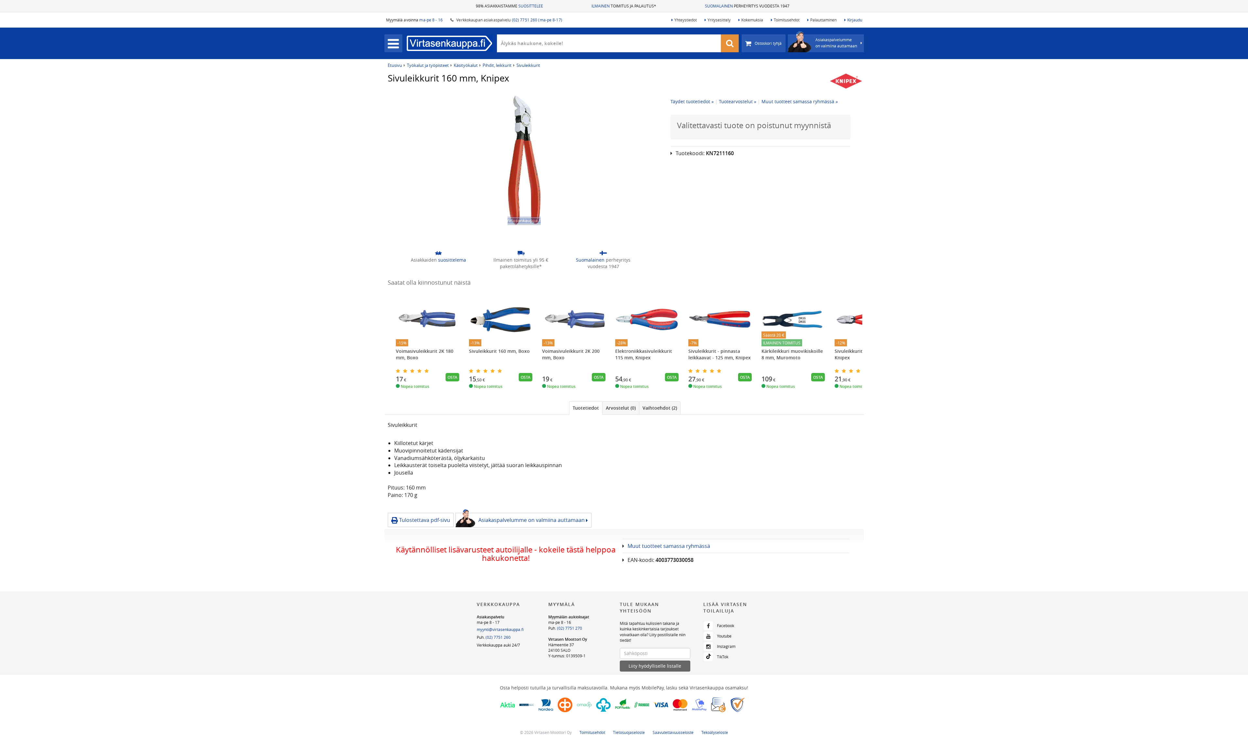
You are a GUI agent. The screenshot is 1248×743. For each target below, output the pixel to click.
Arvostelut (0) (621, 408)
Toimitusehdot (787, 19)
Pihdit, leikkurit (497, 65)
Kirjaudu (854, 19)
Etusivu (395, 65)
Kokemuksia (752, 19)
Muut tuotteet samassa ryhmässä (669, 546)
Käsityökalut (466, 65)
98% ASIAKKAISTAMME (509, 5)
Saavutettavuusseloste (673, 732)
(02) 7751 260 (498, 637)
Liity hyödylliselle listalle (655, 666)
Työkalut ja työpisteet (428, 65)
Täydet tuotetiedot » (692, 101)
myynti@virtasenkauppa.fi (500, 629)
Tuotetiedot (586, 408)
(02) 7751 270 (569, 628)
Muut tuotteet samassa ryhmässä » (799, 101)
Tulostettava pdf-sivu (424, 520)
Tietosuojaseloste (629, 732)
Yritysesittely (719, 19)
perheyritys (603, 263)
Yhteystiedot (685, 19)
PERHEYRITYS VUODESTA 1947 (747, 5)
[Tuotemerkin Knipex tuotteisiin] (846, 81)
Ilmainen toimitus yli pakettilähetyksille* (520, 263)
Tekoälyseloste (714, 732)
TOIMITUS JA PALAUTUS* (624, 5)
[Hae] (730, 43)
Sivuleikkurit (528, 65)
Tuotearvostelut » (737, 101)
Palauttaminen (823, 19)
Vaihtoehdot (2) (660, 408)
